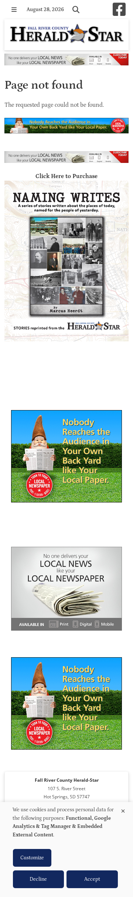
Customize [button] (32, 858)
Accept (92, 879)
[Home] (66, 34)
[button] (14, 9)
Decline (38, 879)
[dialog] (66, 849)
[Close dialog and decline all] (123, 809)
